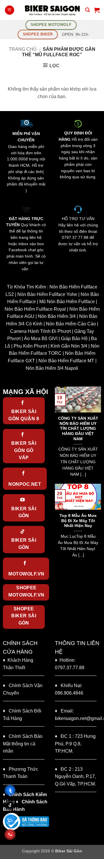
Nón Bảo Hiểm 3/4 (57, 316)
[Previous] (58, 434)
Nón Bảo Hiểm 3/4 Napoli (52, 368)
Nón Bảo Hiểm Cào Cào (71, 323)
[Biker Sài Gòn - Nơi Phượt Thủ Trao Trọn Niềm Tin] (52, 10)
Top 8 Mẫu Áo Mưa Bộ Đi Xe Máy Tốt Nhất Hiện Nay (78, 520)
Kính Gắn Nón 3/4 (69, 346)
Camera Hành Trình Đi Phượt (40, 331)
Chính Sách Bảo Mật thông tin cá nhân (22, 743)
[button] (9, 10)
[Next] (98, 434)
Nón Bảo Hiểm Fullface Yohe (47, 294)
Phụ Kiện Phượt (30, 346)
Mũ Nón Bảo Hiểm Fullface (67, 301)
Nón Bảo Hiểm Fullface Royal (35, 309)
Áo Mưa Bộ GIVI (40, 338)
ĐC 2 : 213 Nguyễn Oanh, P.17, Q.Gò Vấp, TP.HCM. (75, 776)
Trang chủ (23, 49)
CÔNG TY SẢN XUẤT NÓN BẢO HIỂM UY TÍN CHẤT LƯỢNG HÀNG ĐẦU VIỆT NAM (78, 428)
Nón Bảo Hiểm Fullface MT (66, 360)
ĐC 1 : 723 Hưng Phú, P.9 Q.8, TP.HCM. (75, 743)
